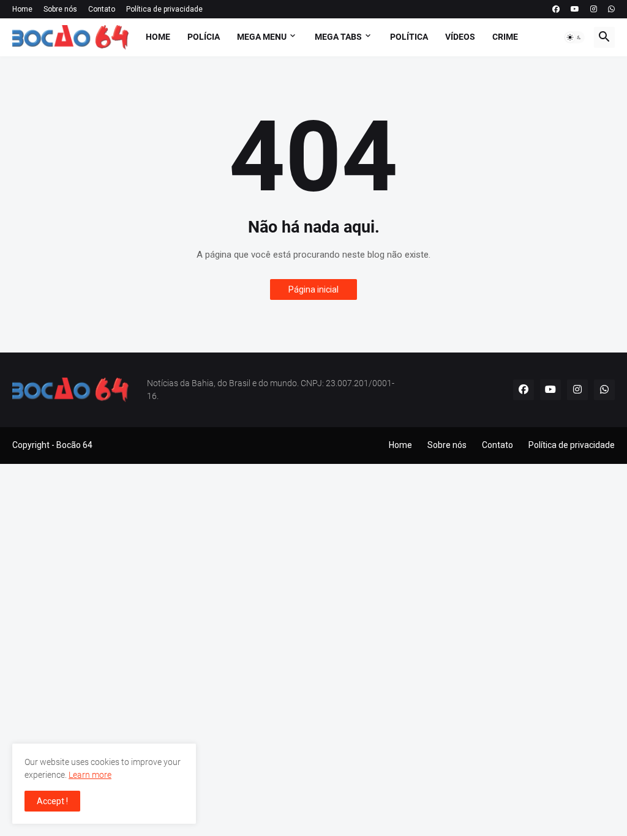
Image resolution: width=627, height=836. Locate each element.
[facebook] (556, 9)
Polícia (203, 37)
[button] (574, 37)
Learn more (90, 775)
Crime (505, 37)
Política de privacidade (164, 9)
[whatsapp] (611, 9)
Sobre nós (60, 9)
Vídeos (460, 37)
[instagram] (593, 9)
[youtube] (575, 9)
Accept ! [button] (52, 801)
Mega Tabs (338, 37)
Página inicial (313, 289)
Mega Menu (262, 37)
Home (22, 9)
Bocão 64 (74, 445)
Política (409, 37)
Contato (101, 9)
